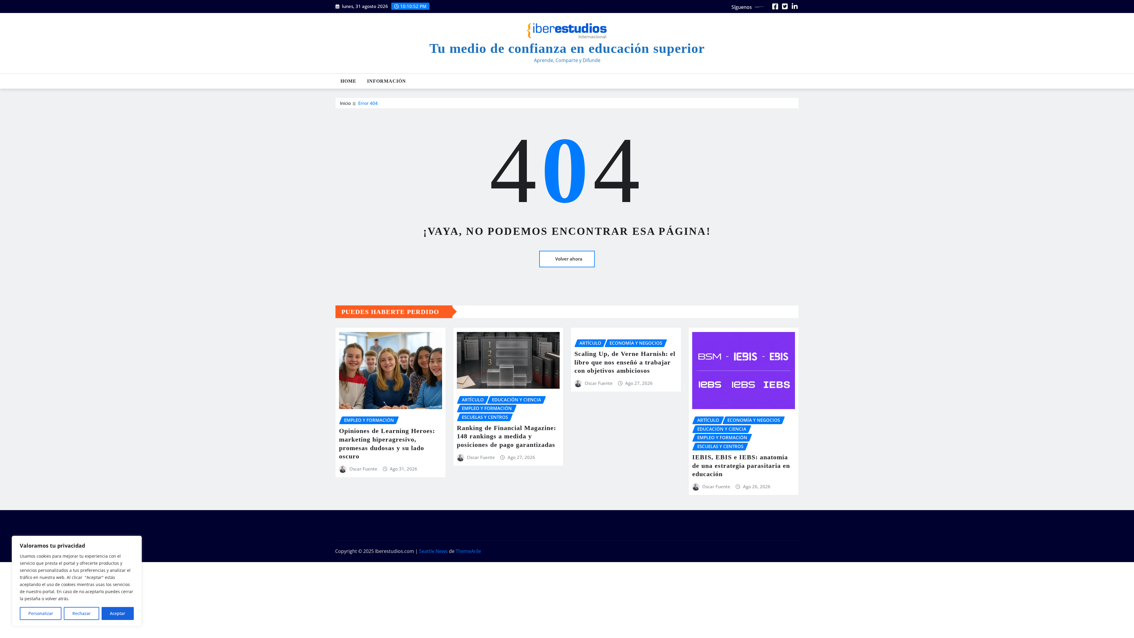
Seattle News (433, 551)
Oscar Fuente (363, 469)
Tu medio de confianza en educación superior (567, 48)
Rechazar (81, 613)
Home (348, 81)
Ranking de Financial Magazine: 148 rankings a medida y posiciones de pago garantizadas (506, 436)
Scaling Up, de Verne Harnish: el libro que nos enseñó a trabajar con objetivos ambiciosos (624, 362)
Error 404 (368, 103)
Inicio (345, 103)
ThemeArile (468, 551)
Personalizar (40, 613)
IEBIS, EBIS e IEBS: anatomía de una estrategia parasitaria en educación (741, 465)
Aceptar (117, 613)
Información (386, 81)
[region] (77, 581)
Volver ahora (568, 259)
